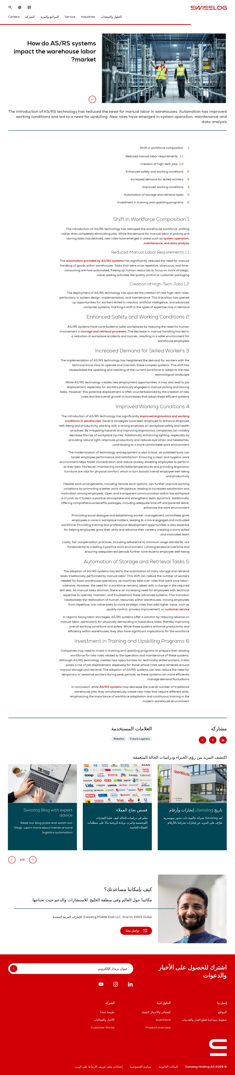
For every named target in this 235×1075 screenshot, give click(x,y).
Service (70, 17)
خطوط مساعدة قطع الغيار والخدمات (204, 1020)
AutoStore (163, 1020)
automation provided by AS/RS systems (95, 261)
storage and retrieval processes (103, 331)
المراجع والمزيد (49, 17)
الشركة (29, 17)
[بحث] (10, 7)
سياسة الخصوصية (140, 1067)
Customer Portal (102, 1027)
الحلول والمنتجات (111, 17)
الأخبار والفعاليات (104, 1020)
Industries (88, 17)
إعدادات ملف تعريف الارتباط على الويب (98, 1067)
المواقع (222, 1012)
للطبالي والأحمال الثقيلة (156, 1012)
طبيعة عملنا (107, 1012)
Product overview (158, 1027)
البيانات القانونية (168, 1067)
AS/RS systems (110, 687)
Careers (13, 17)
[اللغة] (19, 7)
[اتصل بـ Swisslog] (29, 7)
